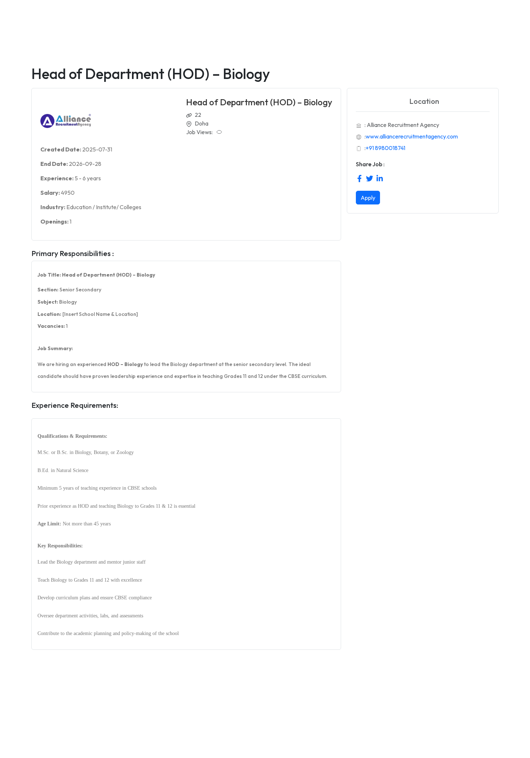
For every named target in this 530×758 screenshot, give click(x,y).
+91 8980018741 (385, 147)
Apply (368, 197)
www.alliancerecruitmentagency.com (412, 136)
